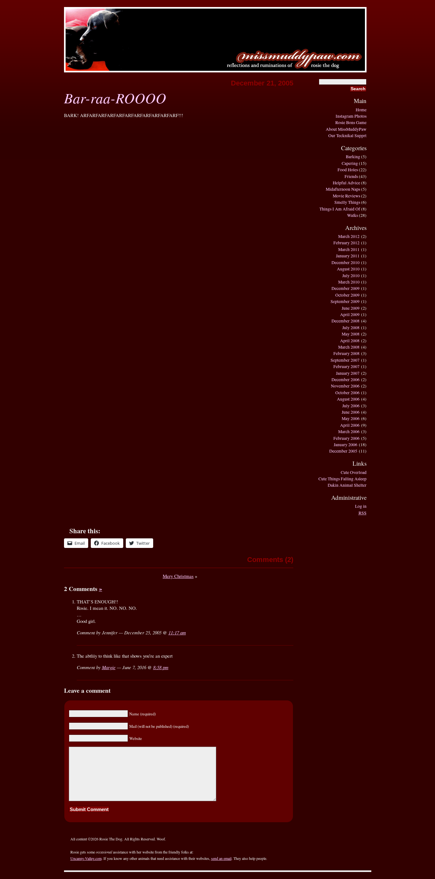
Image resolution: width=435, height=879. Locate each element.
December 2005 (343, 451)
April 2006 (350, 425)
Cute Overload (354, 472)
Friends (351, 176)
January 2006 (345, 444)
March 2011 (349, 249)
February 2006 (346, 438)
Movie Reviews (346, 196)
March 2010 (349, 282)
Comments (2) (270, 560)
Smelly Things (347, 202)
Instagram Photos (351, 116)
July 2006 (351, 406)
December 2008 (346, 321)
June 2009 (351, 308)
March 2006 (349, 431)
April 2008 (350, 340)
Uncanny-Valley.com (86, 858)
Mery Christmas (178, 576)
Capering (350, 163)
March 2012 (349, 236)
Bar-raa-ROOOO (115, 97)
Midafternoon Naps (343, 189)
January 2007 (348, 373)
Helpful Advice (346, 183)
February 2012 (346, 243)
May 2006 (351, 418)
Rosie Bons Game (351, 122)
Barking (353, 156)
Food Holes (348, 170)
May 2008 (351, 334)
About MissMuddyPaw (346, 129)
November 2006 (345, 386)
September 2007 (345, 360)
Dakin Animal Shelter (347, 485)
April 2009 (350, 314)
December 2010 (346, 262)
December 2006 (346, 379)
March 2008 (349, 347)
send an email (221, 858)
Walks (352, 215)
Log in (361, 506)
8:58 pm (160, 667)
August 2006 (348, 399)
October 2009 (347, 295)
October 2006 (347, 392)
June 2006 (351, 412)
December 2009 (346, 288)
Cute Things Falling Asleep (342, 479)
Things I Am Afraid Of (339, 209)
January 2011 (348, 256)
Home (361, 110)
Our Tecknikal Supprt (347, 135)
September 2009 (345, 301)
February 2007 (346, 366)
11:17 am (177, 632)
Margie (109, 667)
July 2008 (351, 327)
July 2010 (351, 275)
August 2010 (348, 269)
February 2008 (346, 353)
